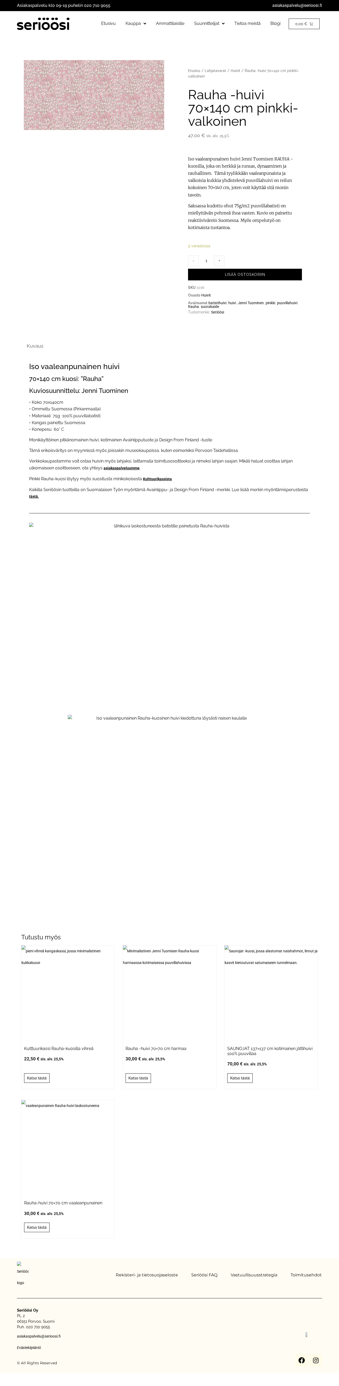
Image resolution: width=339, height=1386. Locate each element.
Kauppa (133, 23)
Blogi (275, 23)
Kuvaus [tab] (35, 346)
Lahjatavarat (215, 71)
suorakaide (210, 306)
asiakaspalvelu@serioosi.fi (297, 5)
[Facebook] (301, 1360)
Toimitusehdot (306, 1274)
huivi (232, 303)
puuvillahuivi (287, 303)
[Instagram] (315, 1360)
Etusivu (108, 23)
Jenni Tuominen (251, 303)
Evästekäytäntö (29, 1347)
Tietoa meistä (247, 23)
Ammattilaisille (170, 23)
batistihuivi (217, 303)
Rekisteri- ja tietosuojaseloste (147, 1274)
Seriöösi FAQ (204, 1274)
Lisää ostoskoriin (245, 274)
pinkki (270, 303)
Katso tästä (37, 1078)
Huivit (235, 71)
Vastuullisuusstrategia (254, 1274)
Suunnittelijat (206, 23)
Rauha (193, 306)
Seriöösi (217, 312)
